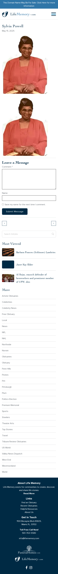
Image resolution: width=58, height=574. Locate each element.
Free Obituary (8, 314)
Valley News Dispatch (12, 453)
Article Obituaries (10, 296)
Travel (5, 435)
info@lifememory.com (29, 538)
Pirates (5, 374)
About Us (29, 512)
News (4, 326)
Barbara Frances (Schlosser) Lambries (35, 252)
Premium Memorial (10, 405)
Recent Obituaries (29, 505)
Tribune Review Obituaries (14, 441)
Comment (7, 166)
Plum (4, 393)
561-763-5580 (29, 533)
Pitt (3, 381)
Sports (5, 411)
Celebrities (7, 302)
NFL (4, 332)
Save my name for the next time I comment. (25, 204)
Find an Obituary (29, 502)
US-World (6, 447)
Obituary (6, 362)
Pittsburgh (7, 387)
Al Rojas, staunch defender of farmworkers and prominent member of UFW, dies (35, 278)
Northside (6, 344)
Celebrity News (9, 308)
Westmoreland (9, 466)
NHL (4, 338)
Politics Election (9, 399)
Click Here (41, 2)
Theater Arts (8, 423)
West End (6, 459)
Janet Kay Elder (24, 264)
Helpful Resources (29, 509)
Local (4, 320)
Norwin (5, 350)
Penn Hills (6, 368)
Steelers (6, 417)
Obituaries (7, 356)
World (4, 472)
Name (5, 193)
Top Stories (7, 429)
